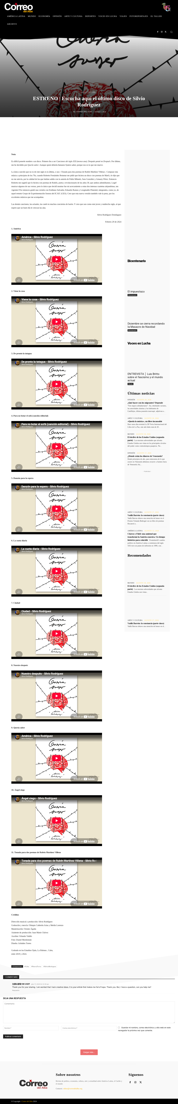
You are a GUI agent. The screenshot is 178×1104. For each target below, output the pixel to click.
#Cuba (26, 1084)
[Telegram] (110, 122)
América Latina (135, 531)
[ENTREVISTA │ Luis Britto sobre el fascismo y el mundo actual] (147, 361)
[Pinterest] (98, 122)
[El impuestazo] (147, 278)
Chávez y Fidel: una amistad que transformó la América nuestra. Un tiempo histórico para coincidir (146, 537)
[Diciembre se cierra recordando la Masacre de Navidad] (147, 310)
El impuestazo (136, 291)
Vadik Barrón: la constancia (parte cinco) (146, 515)
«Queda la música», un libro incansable (145, 421)
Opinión (131, 400)
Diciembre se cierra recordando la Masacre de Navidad (146, 325)
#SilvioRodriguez (50, 1084)
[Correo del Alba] (71, 111)
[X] (165, 32)
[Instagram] (161, 32)
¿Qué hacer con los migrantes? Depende (145, 403)
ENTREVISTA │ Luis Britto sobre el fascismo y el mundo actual (145, 377)
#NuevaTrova (36, 1084)
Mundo (130, 384)
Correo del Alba (84, 112)
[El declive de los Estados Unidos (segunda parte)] (147, 569)
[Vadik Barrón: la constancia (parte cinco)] (147, 607)
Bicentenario (132, 295)
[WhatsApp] (104, 122)
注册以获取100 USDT (21, 1102)
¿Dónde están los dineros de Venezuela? (145, 456)
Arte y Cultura (89, 92)
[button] (171, 31)
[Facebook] (157, 32)
